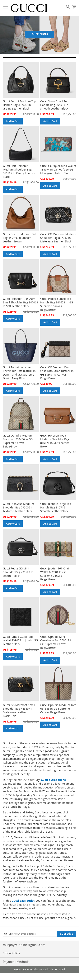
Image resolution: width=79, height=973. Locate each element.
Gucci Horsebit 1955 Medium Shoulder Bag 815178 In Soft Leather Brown (54, 441)
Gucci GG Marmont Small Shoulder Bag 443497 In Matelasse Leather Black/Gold (19, 710)
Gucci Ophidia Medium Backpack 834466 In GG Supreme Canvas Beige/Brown (18, 441)
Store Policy (11, 953)
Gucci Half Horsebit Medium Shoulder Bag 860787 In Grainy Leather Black (19, 171)
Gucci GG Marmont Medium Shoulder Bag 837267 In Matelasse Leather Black (58, 237)
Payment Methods (16, 962)
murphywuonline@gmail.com (24, 945)
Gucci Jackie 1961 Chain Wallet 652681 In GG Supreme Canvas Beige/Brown (55, 574)
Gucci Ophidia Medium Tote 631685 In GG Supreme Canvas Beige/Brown (58, 708)
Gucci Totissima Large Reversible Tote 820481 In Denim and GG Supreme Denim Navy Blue (19, 372)
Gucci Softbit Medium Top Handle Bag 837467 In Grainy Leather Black (19, 104)
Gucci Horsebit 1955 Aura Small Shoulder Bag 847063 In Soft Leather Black (20, 302)
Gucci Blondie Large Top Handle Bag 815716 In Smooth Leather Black (55, 507)
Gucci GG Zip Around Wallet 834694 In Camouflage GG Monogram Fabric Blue (58, 169)
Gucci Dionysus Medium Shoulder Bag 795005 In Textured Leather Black (18, 507)
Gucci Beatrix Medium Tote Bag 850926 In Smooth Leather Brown (20, 237)
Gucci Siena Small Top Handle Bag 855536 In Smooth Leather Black (54, 104)
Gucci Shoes (40, 34)
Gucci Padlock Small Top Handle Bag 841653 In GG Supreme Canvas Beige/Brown (56, 304)
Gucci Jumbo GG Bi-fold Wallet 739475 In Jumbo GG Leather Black (20, 640)
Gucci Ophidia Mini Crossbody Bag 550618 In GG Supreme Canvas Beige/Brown (56, 642)
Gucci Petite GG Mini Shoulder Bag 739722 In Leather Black (18, 572)
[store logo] (29, 8)
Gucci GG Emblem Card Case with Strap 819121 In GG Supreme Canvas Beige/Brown (57, 372)
